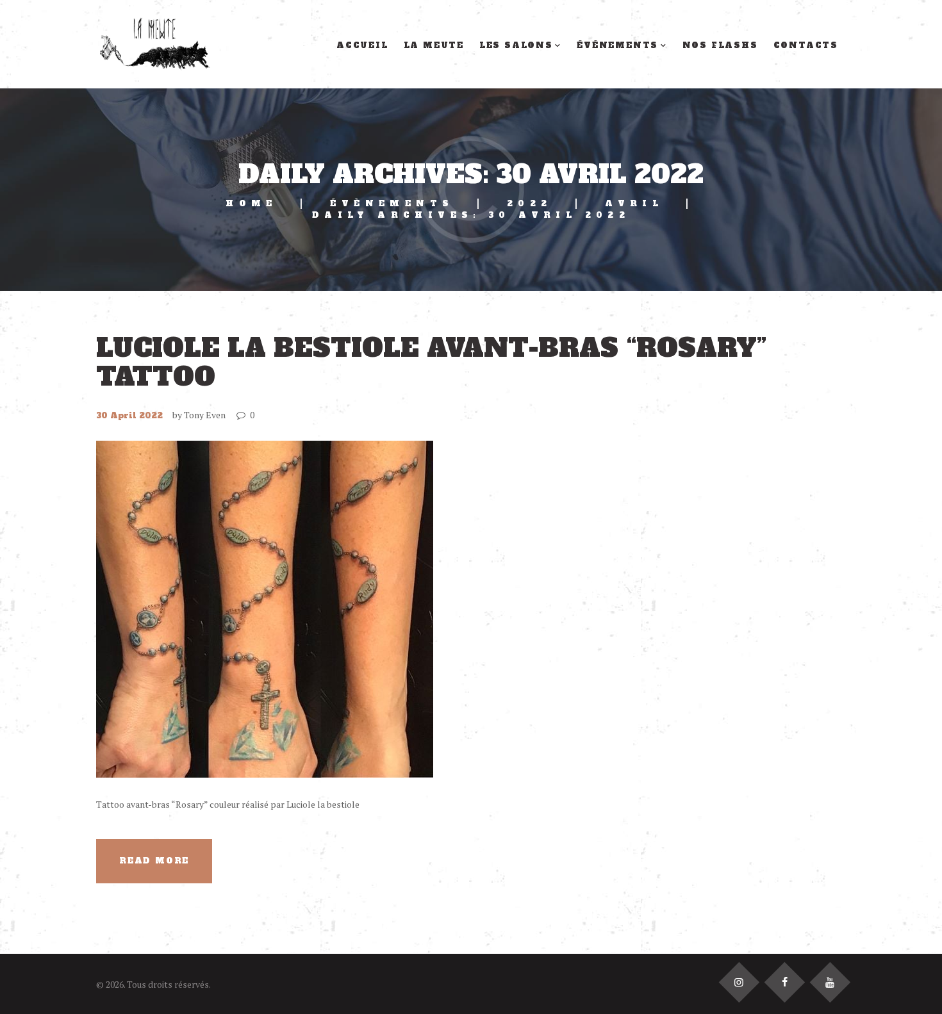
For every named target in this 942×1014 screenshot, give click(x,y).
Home (251, 204)
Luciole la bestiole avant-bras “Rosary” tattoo (431, 362)
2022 (529, 204)
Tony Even (205, 415)
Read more (154, 861)
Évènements (392, 204)
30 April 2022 (129, 416)
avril (634, 204)
